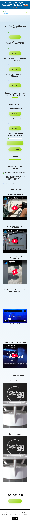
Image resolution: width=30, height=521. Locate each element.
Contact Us (15, 501)
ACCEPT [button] (15, 518)
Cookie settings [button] (21, 516)
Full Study (15, 149)
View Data (15, 37)
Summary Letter (15, 143)
